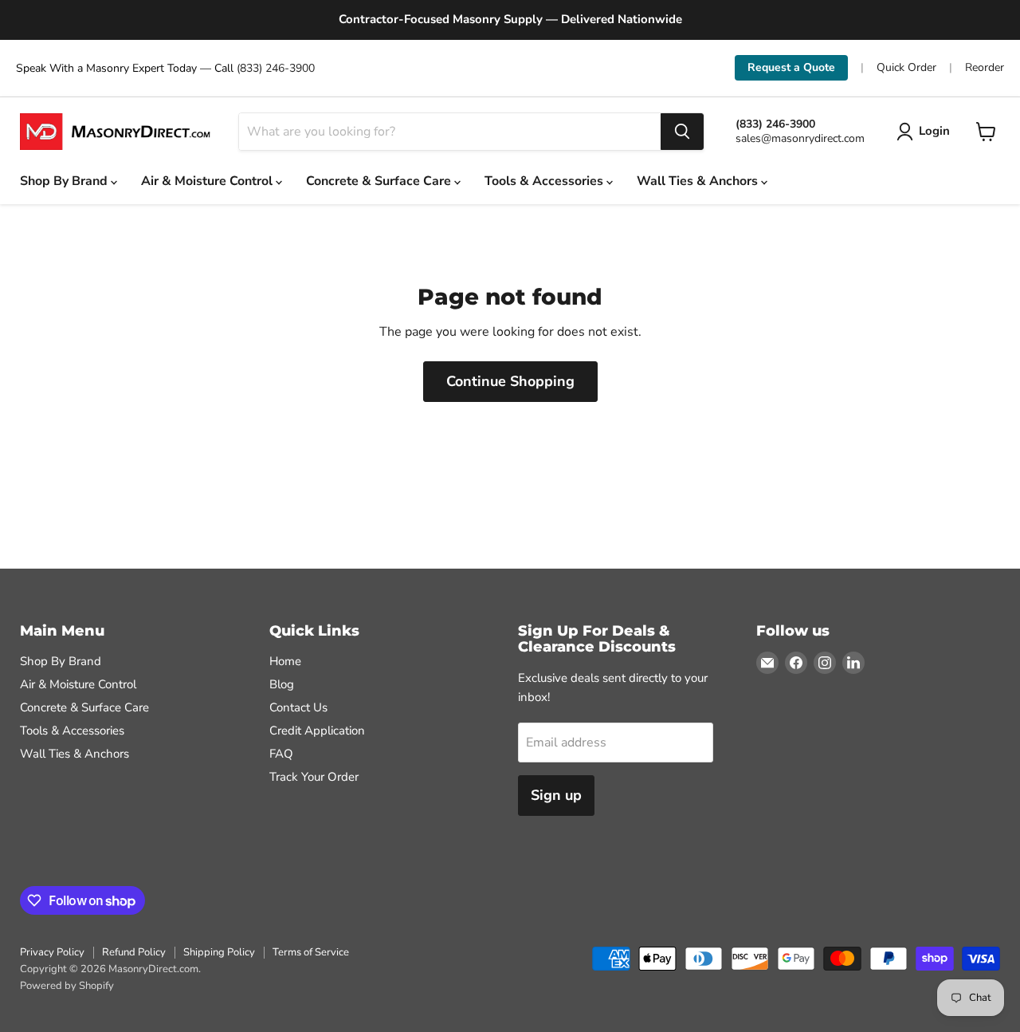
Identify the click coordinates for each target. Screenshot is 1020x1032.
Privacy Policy (52, 952)
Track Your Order (314, 777)
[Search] (682, 131)
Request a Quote (791, 67)
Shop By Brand (65, 181)
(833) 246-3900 (276, 68)
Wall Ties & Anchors (699, 181)
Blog (281, 684)
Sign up (556, 795)
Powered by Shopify (67, 986)
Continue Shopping (510, 381)
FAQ (281, 754)
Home (285, 661)
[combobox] (450, 131)
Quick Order (906, 67)
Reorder (984, 67)
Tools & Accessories (545, 181)
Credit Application (317, 731)
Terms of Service (311, 952)
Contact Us (298, 707)
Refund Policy (134, 952)
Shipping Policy (219, 952)
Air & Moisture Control (208, 181)
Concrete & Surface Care (380, 181)
